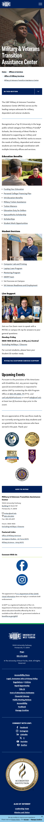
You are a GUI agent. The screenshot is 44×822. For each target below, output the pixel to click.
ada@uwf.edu (35, 397)
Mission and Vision (22, 812)
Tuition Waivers (10, 206)
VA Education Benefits (13, 198)
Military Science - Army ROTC (13, 542)
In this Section (11, 91)
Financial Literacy (22, 696)
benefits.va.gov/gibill (10, 616)
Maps (22, 652)
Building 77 (6, 506)
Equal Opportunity (22, 686)
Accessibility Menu (22, 675)
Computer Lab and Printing (15, 264)
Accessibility (22, 703)
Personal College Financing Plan (17, 193)
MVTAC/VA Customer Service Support (21, 361)
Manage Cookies (22, 710)
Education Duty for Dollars (15, 210)
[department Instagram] (22, 579)
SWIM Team (9, 277)
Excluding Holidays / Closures (14, 344)
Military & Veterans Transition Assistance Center (21, 80)
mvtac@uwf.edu (10, 513)
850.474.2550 (9, 516)
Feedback (22, 707)
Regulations (18, 682)
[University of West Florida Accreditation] (22, 774)
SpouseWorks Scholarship (15, 215)
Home (4, 72)
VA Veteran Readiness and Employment (20, 285)
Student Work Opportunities (16, 223)
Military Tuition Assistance (15, 202)
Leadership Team (22, 809)
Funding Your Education (14, 189)
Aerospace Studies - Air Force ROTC (15, 539)
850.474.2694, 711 (17, 394)
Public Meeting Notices (22, 700)
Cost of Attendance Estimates (22, 693)
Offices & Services (16, 72)
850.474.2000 (22, 656)
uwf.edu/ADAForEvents (11, 397)
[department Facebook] (22, 565)
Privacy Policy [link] (15, 819)
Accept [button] (26, 819)
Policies (28, 682)
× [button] (42, 816)
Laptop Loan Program (13, 268)
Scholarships (9, 219)
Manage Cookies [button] (36, 819)
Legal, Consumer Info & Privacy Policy (22, 678)
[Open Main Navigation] (40, 4)
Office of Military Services (14, 76)
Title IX (22, 689)
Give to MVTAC (22, 489)
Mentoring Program (12, 273)
